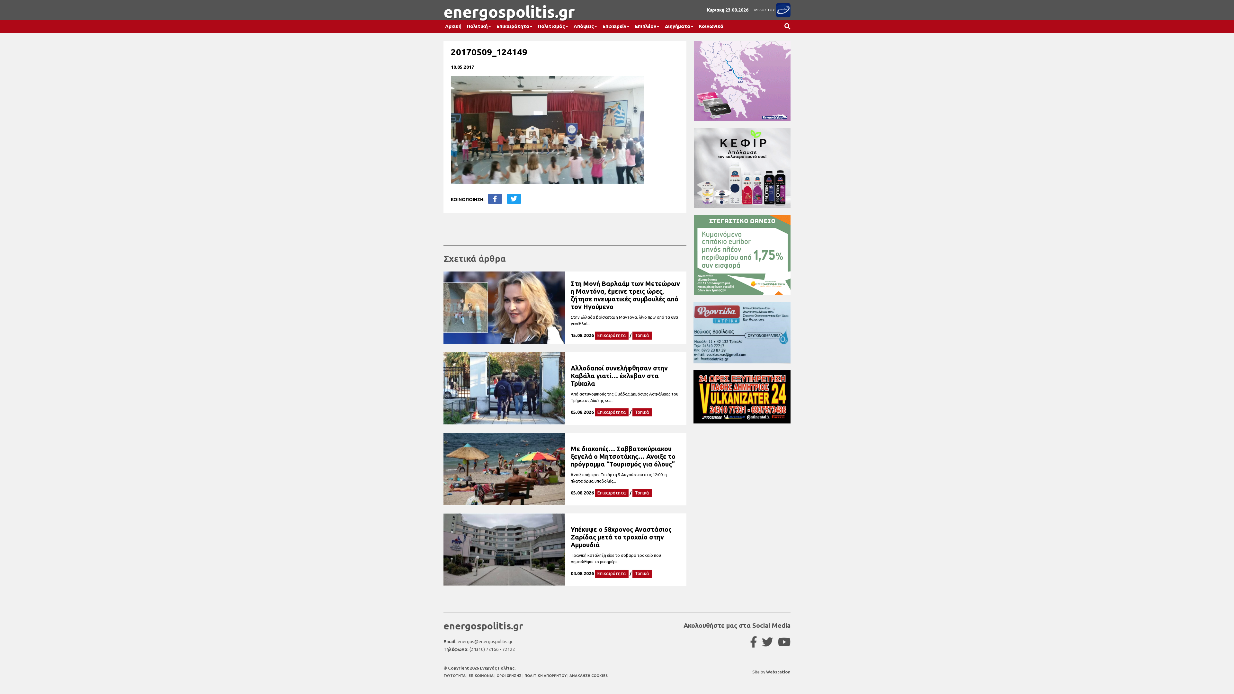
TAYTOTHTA (455, 676)
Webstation (778, 672)
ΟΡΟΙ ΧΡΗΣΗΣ (509, 676)
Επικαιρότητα (512, 26)
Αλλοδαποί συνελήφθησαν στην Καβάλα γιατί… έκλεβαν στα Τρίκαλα (619, 375)
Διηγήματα (677, 26)
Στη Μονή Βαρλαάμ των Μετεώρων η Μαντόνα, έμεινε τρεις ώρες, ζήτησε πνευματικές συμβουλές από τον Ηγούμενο (625, 295)
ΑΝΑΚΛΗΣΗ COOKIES (588, 676)
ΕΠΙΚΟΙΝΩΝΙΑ (482, 676)
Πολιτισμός (551, 26)
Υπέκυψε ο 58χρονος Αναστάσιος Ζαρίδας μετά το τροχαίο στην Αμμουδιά (621, 537)
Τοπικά (642, 335)
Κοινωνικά (711, 26)
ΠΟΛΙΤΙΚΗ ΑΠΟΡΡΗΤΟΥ (545, 676)
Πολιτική (477, 26)
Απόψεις (584, 26)
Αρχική (453, 26)
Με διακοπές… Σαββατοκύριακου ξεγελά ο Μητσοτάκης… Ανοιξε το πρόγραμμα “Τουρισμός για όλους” (623, 456)
